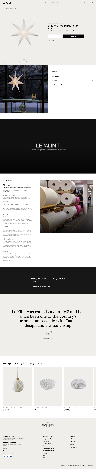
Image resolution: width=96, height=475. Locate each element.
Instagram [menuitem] (72, 439)
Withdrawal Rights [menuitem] (48, 451)
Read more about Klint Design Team (40, 286)
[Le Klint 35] (78, 389)
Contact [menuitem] (57, 2)
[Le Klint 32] (48, 389)
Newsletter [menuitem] (46, 453)
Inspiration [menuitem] (45, 2)
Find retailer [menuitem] (46, 441)
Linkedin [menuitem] (72, 441)
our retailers (52, 41)
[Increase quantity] (58, 36)
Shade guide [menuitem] (47, 446)
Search (86, 2)
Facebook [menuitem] (72, 436)
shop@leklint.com (9, 443)
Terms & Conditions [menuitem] (49, 448)
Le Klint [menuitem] (52, 2)
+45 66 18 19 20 (8, 437)
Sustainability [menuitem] (47, 443)
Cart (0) (91, 2)
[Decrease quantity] (50, 36)
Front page (5, 8)
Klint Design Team (56, 23)
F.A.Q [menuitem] (44, 455)
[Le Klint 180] (17, 389)
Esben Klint (8, 407)
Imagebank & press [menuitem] (49, 439)
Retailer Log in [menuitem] (47, 436)
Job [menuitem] (44, 458)
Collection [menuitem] (39, 2)
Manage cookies (90, 465)
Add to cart (73, 36)
